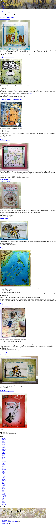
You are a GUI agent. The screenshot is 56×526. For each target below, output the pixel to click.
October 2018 (3, 454)
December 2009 (4, 495)
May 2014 (3, 460)
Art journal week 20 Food (7, 57)
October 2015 (3, 457)
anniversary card (5, 141)
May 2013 (3, 465)
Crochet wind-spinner (4, 522)
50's (3, 392)
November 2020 (4, 448)
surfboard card (6, 19)
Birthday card (4, 218)
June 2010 (3, 491)
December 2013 (4, 461)
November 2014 (4, 459)
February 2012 (3, 476)
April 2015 (3, 458)
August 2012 (3, 472)
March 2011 (3, 484)
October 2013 (3, 462)
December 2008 (4, 504)
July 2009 (3, 499)
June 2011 (3, 482)
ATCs (2, 4)
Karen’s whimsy (30, 93)
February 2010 (3, 494)
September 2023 (4, 443)
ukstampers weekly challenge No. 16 (12, 305)
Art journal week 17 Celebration (9, 247)
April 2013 (3, 466)
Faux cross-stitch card (6, 179)
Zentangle (3, 10)
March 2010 (3, 493)
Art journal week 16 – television (9, 304)
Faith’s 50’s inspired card (7, 391)
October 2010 (3, 488)
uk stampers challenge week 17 (10, 249)
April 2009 (3, 501)
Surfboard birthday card (7, 17)
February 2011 (3, 485)
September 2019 (4, 452)
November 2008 (4, 505)
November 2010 (4, 487)
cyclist (5, 354)
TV (6, 305)
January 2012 (3, 477)
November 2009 (4, 496)
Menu (1, 0)
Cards (2, 5)
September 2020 (4, 449)
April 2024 (3, 441)
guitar (6, 392)
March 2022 (3, 446)
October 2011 (3, 479)
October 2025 (3, 438)
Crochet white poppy (4, 520)
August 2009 (3, 498)
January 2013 (3, 468)
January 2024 (3, 442)
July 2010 (3, 490)
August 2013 (3, 464)
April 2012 (3, 475)
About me (3, 2)
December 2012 (4, 469)
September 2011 (4, 480)
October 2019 (3, 451)
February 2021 (3, 447)
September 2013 (4, 463)
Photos (2, 7)
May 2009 (3, 500)
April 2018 (3, 455)
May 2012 (3, 474)
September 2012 (4, 471)
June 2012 (3, 473)
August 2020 (3, 450)
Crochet (3, 6)
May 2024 (3, 440)
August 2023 (3, 444)
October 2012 (3, 470)
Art (2, 3)
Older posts (2, 434)
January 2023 (3, 445)
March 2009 (3, 502)
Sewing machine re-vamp (5, 523)
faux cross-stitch (6, 181)
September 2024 (4, 439)
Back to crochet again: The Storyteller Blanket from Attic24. (9, 521)
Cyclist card (3, 352)
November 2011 (4, 478)
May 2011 (3, 483)
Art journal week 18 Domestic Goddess (11, 99)
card (3, 19)
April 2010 (3, 492)
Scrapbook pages (4, 8)
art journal (4, 249)
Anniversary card (5, 140)
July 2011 (3, 481)
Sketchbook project (4, 9)
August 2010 (3, 489)
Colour (2, 11)
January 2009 (3, 503)
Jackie (9, 19)
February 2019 (3, 453)
